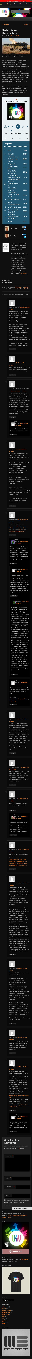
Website (8, 1195)
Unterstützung (24, 1259)
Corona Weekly (6, 1310)
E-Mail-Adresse (10, 1186)
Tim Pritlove (18, 287)
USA (3, 1323)
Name (8, 1178)
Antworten (12, 349)
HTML (20, 273)
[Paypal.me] (25, 230)
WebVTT (25, 273)
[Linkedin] (25, 235)
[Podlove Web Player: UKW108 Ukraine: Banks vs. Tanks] (16, 160)
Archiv (9, 19)
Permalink (26, 289)
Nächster (27, 24)
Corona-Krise (6, 1312)
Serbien (4, 1320)
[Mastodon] (25, 227)
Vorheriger (5, 24)
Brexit (4, 1308)
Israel (3, 1318)
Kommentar (9, 1156)
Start (4, 19)
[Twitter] (25, 237)
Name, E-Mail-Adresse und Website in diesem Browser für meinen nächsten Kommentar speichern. (16, 1202)
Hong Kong (5, 1314)
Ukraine (26, 287)
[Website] (22, 227)
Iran (3, 1316)
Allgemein (5, 1307)
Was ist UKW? (16, 19)
